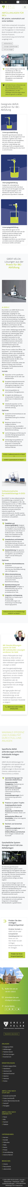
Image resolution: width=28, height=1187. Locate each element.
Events (5, 1147)
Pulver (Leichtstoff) (8, 1098)
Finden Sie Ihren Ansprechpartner (17, 955)
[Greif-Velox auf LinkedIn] (12, 1009)
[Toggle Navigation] (25, 7)
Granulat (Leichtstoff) (9, 1096)
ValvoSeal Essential (8, 1073)
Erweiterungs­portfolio (9, 1066)
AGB (22, 1181)
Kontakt (5, 1140)
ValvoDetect (6, 1068)
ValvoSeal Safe (7, 1071)
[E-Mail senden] (6, 2)
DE (18, 2)
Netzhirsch (19, 1185)
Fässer (5, 1117)
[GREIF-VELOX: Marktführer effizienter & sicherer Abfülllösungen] (8, 7)
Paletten (5, 1124)
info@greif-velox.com (12, 1000)
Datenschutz (7, 1181)
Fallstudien (6, 1142)
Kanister (5, 1122)
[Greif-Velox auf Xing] (15, 1009)
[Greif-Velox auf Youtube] (18, 1009)
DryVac (5, 1081)
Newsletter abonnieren (11, 1034)
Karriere (5, 1137)
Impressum (16, 1181)
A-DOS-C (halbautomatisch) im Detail (14, 454)
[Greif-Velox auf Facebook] (9, 1009)
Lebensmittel (7, 1169)
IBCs (4, 1119)
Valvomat (6, 1078)
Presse (5, 1150)
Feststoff (5, 1103)
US (23, 2)
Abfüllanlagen (7, 1049)
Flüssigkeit (6, 1106)
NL (25, 2)
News (4, 1145)
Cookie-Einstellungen (8, 1183)
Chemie (5, 1164)
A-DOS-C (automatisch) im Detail (13, 460)
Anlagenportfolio (8, 1047)
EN (20, 2)
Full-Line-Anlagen (8, 49)
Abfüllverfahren (8, 43)
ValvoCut (5, 1076)
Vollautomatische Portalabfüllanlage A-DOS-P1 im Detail (14, 612)
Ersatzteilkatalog (8, 1152)
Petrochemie (7, 1166)
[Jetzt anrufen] (2, 2)
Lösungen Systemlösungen (11, 46)
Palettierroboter (8, 1052)
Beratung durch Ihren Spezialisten (15, 708)
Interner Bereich (8, 1155)
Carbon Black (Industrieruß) (11, 1101)
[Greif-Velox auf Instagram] (6, 1009)
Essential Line (7, 1057)
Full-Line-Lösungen (8, 1054)
